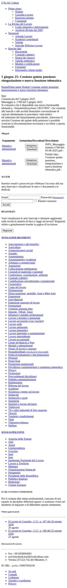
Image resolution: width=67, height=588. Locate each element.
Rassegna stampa (24, 17)
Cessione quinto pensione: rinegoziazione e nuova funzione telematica (30, 89)
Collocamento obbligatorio (22, 268)
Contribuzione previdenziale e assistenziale (31, 281)
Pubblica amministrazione (22, 379)
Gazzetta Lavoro (24, 14)
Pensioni (13, 357)
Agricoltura (14, 247)
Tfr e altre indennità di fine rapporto (27, 410)
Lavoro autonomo (18, 327)
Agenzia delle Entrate (20, 438)
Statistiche (13, 401)
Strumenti (13, 33)
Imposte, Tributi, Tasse (20, 311)
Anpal (11, 445)
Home (4, 87)
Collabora (13, 577)
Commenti (20, 20)
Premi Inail (14, 361)
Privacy (12, 370)
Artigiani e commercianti (21, 262)
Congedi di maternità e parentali (25, 271)
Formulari (20, 67)
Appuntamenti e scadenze (22, 259)
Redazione (14, 481)
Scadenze (13, 388)
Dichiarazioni (15, 290)
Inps (10, 457)
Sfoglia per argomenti (16, 237)
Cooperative (14, 284)
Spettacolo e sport (17, 397)
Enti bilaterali (15, 299)
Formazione (14, 305)
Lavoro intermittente (19, 336)
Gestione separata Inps (20, 308)
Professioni (14, 373)
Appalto (12, 253)
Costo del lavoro (17, 287)
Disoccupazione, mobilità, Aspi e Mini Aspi (31, 293)
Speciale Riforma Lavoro (28, 45)
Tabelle (19, 42)
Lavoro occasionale (18, 339)
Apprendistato (16, 256)
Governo (13, 451)
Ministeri (13, 466)
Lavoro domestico (18, 330)
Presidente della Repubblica (23, 475)
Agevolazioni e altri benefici (23, 244)
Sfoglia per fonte (12, 432)
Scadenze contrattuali (26, 39)
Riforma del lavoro (18, 385)
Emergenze (14, 296)
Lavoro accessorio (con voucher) (26, 321)
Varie (11, 419)
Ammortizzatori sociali (20, 250)
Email (4, 197)
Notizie (19, 11)
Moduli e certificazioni (27, 63)
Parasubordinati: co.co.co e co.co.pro (28, 351)
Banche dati (14, 48)
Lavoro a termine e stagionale (24, 318)
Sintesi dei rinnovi (25, 57)
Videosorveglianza (18, 422)
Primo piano (14, 8)
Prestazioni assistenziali (21, 364)
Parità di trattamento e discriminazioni (28, 354)
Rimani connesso (47, 201)
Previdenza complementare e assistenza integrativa (35, 367)
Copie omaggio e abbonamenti (31, 27)
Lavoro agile (15, 324)
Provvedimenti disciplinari (22, 376)
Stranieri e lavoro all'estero (22, 404)
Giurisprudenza (16, 448)
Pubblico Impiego (17, 478)
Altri (10, 441)
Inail (10, 454)
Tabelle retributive (25, 60)
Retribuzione (15, 382)
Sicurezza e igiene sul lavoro (23, 391)
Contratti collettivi (25, 54)
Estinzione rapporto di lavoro (24, 302)
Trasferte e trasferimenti (21, 416)
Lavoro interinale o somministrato (26, 333)
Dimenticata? (58, 197)
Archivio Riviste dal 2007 (29, 30)
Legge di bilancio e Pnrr (21, 342)
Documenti (21, 51)
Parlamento (14, 472)
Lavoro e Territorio (18, 463)
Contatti (12, 574)
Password (52, 197)
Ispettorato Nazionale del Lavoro (26, 460)
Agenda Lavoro (23, 36)
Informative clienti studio (28, 70)
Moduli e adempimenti (9, 147)
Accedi (12, 571)
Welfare (12, 425)
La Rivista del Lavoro (20, 24)
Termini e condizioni (19, 580)
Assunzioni (14, 265)
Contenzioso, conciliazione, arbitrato (28, 275)
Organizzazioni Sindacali (21, 469)
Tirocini (12, 413)
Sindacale (13, 394)
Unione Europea (17, 485)
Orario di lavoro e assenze (22, 348)
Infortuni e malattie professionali (25, 314)
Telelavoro (14, 407)
